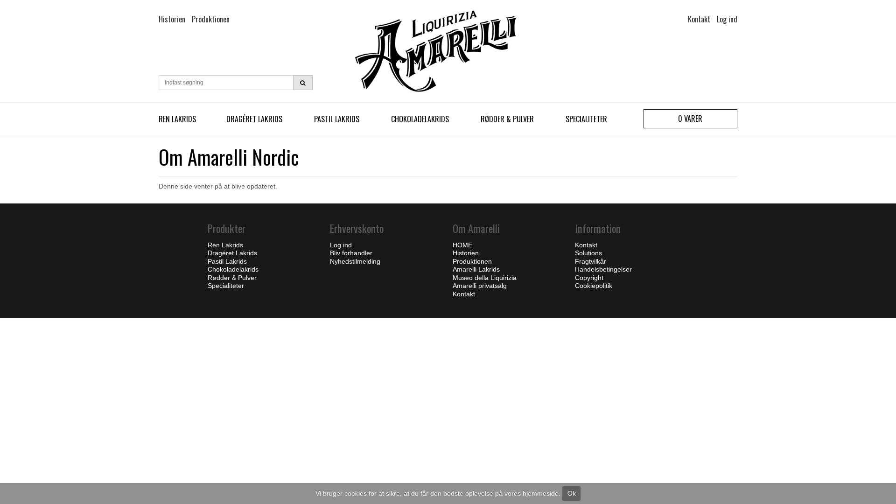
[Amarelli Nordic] (448, 51)
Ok (571, 493)
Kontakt (586, 245)
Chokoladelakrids (420, 119)
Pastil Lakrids (336, 119)
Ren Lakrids (177, 119)
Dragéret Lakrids (254, 119)
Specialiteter (586, 119)
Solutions (588, 253)
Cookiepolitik (593, 285)
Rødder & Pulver (507, 119)
